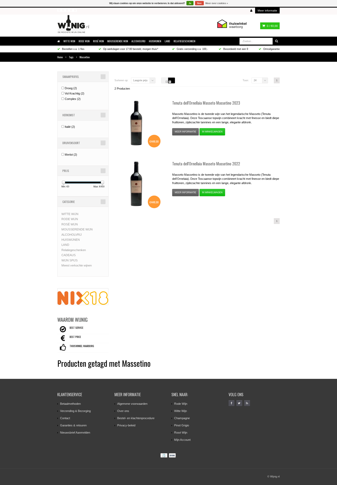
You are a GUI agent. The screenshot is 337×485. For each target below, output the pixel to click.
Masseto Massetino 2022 (206, 164)
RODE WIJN (84, 41)
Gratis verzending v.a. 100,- (192, 49)
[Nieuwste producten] (247, 403)
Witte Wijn (180, 411)
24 (255, 80)
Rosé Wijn (180, 432)
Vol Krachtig (74, 93)
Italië (70, 126)
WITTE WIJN (69, 41)
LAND (167, 41)
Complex (73, 99)
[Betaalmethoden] (168, 455)
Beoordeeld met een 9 (235, 49)
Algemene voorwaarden (132, 403)
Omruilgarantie (271, 49)
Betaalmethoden (70, 403)
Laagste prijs (140, 80)
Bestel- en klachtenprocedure (135, 418)
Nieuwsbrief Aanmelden (75, 432)
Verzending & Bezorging (75, 411)
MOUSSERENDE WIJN (117, 41)
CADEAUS (68, 255)
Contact (65, 418)
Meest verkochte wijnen (76, 265)
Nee (199, 3)
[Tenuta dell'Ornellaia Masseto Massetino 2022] (136, 183)
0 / (272, 25)
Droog (71, 88)
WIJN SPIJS (69, 260)
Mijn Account (182, 439)
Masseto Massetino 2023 (206, 103)
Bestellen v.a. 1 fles (72, 49)
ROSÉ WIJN (98, 41)
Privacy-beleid (126, 425)
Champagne (182, 418)
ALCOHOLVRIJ (138, 41)
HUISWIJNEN (155, 41)
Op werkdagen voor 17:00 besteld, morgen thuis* (130, 49)
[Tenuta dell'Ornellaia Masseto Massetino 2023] (136, 123)
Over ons (123, 411)
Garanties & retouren (73, 425)
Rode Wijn (180, 403)
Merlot (71, 154)
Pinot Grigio (181, 425)
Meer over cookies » (216, 3)
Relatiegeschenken (184, 41)
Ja (190, 3)
